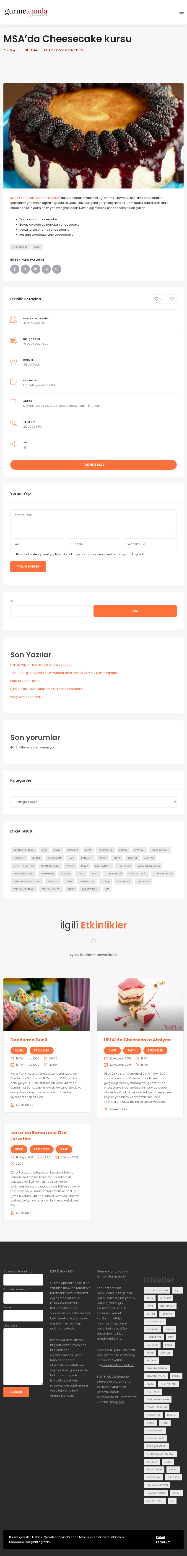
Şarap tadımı (90, 889)
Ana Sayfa (10, 50)
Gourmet (19, 858)
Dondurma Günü (28, 1040)
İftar (64, 1149)
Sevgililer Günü (23, 873)
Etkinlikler (31, 50)
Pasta (70, 865)
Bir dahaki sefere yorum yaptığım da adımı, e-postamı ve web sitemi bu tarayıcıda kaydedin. (81, 554)
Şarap (71, 889)
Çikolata (143, 881)
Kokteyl (132, 858)
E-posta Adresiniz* (17, 1289)
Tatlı (37, 247)
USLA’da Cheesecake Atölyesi (137, 1040)
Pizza (84, 865)
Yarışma (53, 881)
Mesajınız (10, 1325)
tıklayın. (119, 1402)
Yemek (68, 881)
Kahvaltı (86, 858)
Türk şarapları (163, 873)
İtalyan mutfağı (23, 889)
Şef (107, 889)
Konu (7, 1307)
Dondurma (105, 850)
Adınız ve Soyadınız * (18, 1271)
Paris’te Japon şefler (25, 681)
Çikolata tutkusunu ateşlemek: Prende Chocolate (46, 689)
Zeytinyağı (123, 881)
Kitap (117, 858)
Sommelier (47, 873)
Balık (57, 850)
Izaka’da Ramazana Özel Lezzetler (39, 1136)
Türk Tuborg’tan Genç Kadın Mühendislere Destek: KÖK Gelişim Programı (63, 673)
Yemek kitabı (86, 881)
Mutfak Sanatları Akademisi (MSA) (35, 198)
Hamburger (54, 858)
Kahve (103, 858)
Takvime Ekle (93, 465)
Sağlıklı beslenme (149, 865)
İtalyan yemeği (51, 889)
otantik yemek (50, 865)
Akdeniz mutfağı (23, 850)
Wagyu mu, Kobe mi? (26, 697)
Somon (65, 873)
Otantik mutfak (23, 865)
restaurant (103, 865)
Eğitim (123, 850)
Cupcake (72, 850)
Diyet (88, 850)
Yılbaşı (105, 881)
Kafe (71, 858)
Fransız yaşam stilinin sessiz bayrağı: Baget (41, 665)
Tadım (81, 873)
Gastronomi (160, 850)
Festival (139, 850)
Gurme (36, 858)
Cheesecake (20, 247)
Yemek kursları (47, 385)
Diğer (19, 1050)
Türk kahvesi (113, 873)
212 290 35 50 (32, 427)
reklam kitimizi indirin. (118, 1365)
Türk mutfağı (137, 873)
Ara (13, 601)
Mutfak (149, 858)
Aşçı (44, 850)
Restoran (124, 865)
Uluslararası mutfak (27, 881)
